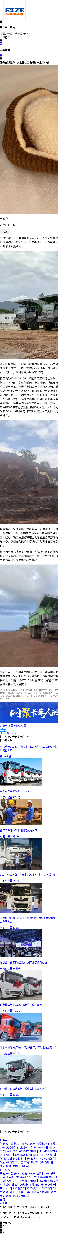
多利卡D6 (11, 1151)
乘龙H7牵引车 (28, 1147)
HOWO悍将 (44, 1147)
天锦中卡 (50, 1154)
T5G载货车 (19, 1158)
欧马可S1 (44, 1151)
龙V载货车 (32, 1158)
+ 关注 (5, 231)
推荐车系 (5, 1140)
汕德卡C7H (42, 1143)
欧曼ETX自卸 (25, 1162)
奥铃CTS (8, 1154)
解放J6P (4, 1143)
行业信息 (5, 1203)
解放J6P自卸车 (8, 1162)
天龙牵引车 (12, 1147)
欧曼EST (16, 1143)
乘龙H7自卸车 (20, 1166)
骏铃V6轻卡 (21, 1154)
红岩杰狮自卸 (41, 1162)
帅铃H (33, 1151)
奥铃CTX (24, 1151)
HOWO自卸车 (47, 1158)
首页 (2, 1199)
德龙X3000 (28, 1143)
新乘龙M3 (5, 1158)
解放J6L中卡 (36, 1154)
